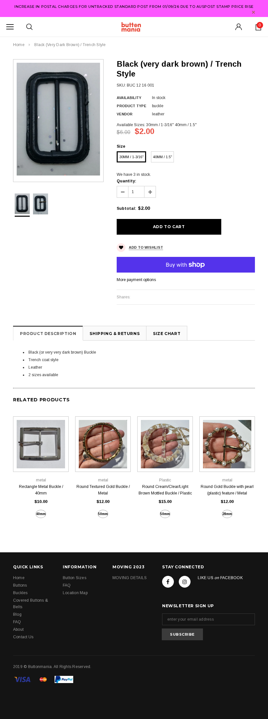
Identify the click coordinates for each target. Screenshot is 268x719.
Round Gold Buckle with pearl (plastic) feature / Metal (227, 489)
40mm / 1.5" (162, 157)
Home (19, 44)
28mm (227, 514)
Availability (129, 98)
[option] (58, 119)
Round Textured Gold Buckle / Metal (103, 489)
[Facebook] (168, 582)
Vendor (124, 114)
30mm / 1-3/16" (131, 157)
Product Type (131, 106)
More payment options (136, 279)
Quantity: (126, 181)
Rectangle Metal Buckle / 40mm (41, 489)
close (253, 12)
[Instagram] (185, 582)
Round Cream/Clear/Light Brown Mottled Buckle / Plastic (165, 489)
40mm (41, 514)
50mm (103, 514)
